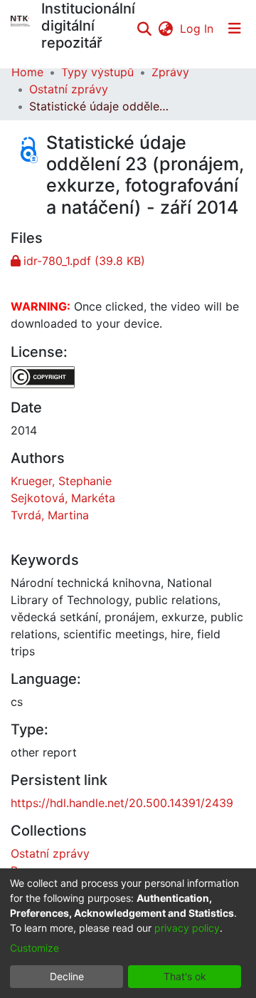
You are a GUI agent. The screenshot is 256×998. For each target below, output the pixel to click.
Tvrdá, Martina (50, 515)
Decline (67, 976)
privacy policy (187, 928)
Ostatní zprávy (68, 89)
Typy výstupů (97, 72)
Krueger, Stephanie (61, 481)
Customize (34, 948)
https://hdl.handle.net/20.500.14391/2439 (122, 803)
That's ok (185, 976)
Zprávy (170, 72)
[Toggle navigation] (234, 28)
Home (27, 72)
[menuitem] (165, 28)
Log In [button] (197, 28)
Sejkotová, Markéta (63, 498)
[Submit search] (144, 28)
